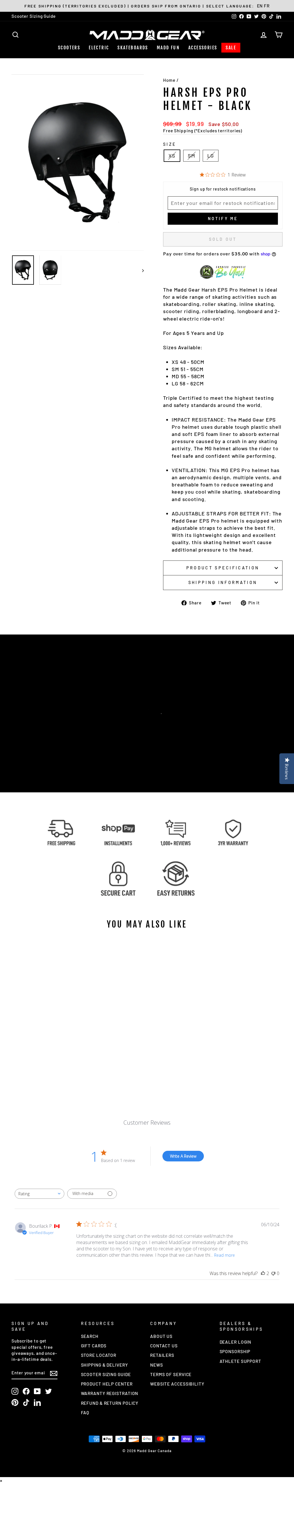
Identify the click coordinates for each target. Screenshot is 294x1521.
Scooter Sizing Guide (33, 16)
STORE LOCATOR (99, 1355)
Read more (224, 1255)
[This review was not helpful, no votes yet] (273, 1273)
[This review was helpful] (263, 1273)
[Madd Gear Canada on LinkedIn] (37, 1402)
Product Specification (223, 567)
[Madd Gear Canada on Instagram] (14, 1391)
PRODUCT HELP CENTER (107, 1383)
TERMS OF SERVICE (171, 1374)
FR (267, 5)
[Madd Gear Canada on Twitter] (48, 1391)
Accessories (202, 48)
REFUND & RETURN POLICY (110, 1403)
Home (169, 80)
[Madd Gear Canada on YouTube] (37, 1391)
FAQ (85, 1412)
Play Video (150, 724)
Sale (231, 48)
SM (191, 155)
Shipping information (222, 582)
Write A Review (183, 1156)
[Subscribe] (53, 1373)
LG (210, 155)
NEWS (156, 1364)
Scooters (69, 48)
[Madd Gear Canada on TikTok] (26, 1402)
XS (172, 155)
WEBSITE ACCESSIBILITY (177, 1383)
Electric (99, 48)
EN (260, 5)
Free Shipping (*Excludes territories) (202, 130)
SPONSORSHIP (235, 1351)
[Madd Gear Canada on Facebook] (26, 1391)
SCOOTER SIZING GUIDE (106, 1374)
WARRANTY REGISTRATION (109, 1393)
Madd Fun (168, 48)
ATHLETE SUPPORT (241, 1361)
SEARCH (89, 1336)
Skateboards (132, 48)
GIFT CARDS (94, 1345)
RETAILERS (162, 1355)
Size (169, 144)
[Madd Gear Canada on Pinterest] (14, 1402)
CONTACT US (164, 1345)
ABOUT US (161, 1336)
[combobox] (39, 1194)
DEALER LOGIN (236, 1342)
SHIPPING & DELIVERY (104, 1364)
